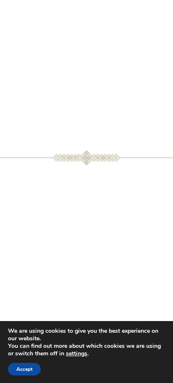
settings (76, 353)
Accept (24, 369)
